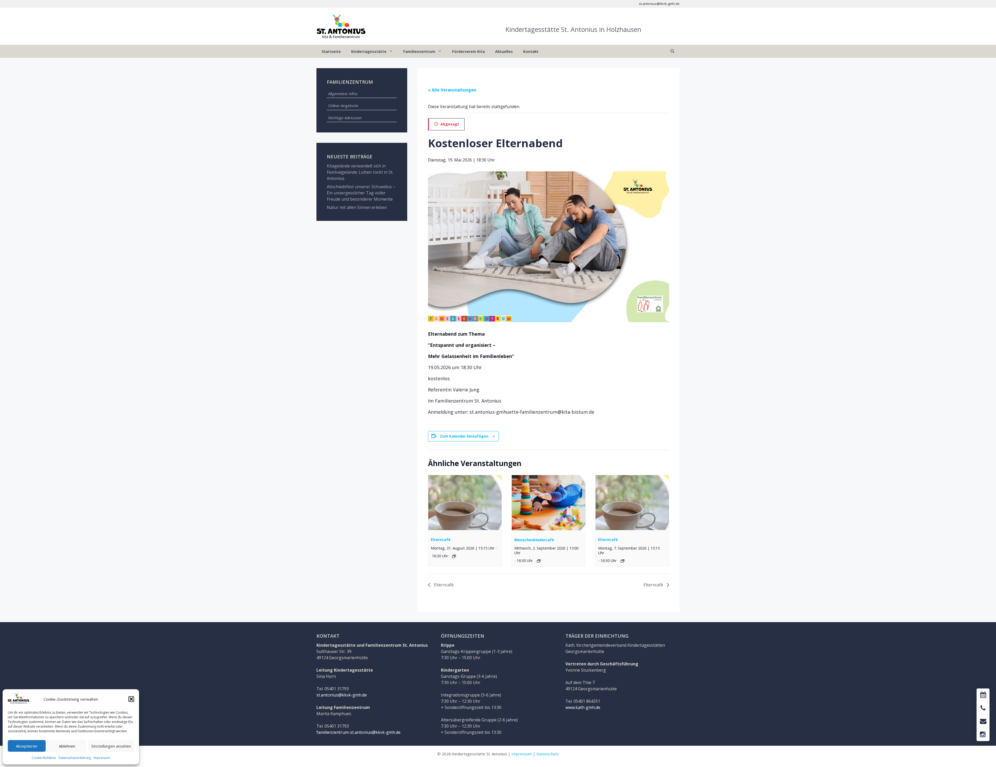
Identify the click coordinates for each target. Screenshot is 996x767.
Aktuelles (504, 51)
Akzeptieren (26, 746)
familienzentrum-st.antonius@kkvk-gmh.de (358, 732)
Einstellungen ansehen (111, 746)
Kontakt (530, 51)
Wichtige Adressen (345, 117)
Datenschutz (547, 753)
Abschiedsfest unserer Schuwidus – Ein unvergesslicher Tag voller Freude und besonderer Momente (361, 193)
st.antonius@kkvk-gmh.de (341, 695)
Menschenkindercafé (534, 539)
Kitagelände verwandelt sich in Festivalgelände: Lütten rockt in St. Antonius (360, 172)
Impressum (101, 758)
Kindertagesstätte (368, 51)
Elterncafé (441, 539)
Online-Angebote (343, 105)
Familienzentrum (419, 51)
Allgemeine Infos (343, 93)
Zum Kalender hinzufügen (464, 436)
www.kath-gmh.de (582, 707)
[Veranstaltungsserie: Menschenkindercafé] (539, 560)
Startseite (331, 51)
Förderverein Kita (468, 51)
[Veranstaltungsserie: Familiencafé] (454, 556)
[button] (131, 699)
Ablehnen (67, 746)
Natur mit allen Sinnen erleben (357, 207)
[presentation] (465, 502)
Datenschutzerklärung (75, 758)
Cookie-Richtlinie (44, 758)
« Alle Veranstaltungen (452, 90)
